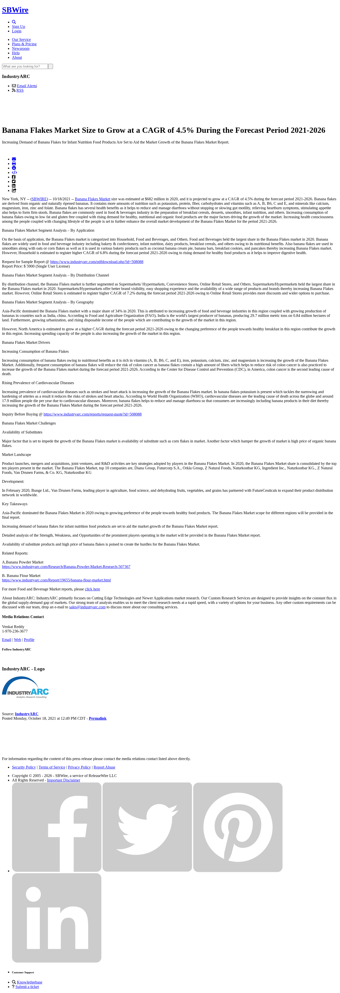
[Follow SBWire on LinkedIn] (57, 961)
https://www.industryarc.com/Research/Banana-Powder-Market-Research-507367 (66, 567)
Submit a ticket (27, 987)
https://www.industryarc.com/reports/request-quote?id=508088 (93, 414)
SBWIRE (39, 199)
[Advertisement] (170, 108)
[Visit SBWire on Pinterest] (238, 871)
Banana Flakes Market (92, 199)
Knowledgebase (29, 982)
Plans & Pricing (24, 44)
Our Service (21, 39)
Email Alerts (26, 86)
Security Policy (24, 767)
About (17, 57)
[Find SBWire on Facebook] (57, 871)
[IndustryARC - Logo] (25, 697)
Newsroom (20, 48)
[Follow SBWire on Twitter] (147, 871)
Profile (29, 640)
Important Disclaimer (63, 780)
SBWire (15, 9)
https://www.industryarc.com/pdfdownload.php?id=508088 (96, 262)
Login (16, 31)
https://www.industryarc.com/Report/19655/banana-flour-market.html (56, 580)
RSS (20, 90)
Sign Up (18, 26)
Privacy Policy (79, 767)
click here (92, 589)
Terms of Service (52, 767)
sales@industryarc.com (87, 607)
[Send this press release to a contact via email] (14, 159)
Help (16, 53)
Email (6, 640)
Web (17, 640)
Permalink (98, 718)
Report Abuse (104, 767)
